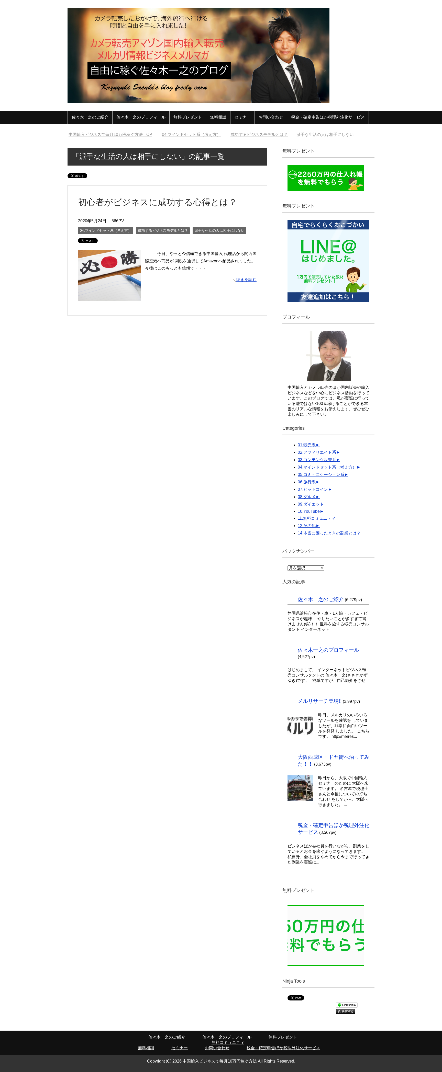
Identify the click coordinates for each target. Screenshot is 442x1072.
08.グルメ (307, 497)
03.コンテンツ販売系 (317, 460)
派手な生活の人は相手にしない (219, 230)
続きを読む (246, 279)
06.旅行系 (307, 482)
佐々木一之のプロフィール (140, 117)
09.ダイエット (311, 504)
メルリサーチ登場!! (320, 701)
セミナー (242, 117)
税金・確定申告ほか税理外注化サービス (328, 117)
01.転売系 (307, 445)
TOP (113, 134)
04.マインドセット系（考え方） (105, 230)
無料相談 (218, 117)
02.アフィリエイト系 (317, 452)
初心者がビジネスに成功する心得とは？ (157, 202)
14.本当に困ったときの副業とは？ (329, 533)
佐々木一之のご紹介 (90, 117)
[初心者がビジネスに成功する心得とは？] (109, 297)
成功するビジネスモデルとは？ (163, 230)
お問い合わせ (271, 117)
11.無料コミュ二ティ (317, 518)
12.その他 (307, 525)
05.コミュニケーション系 (321, 474)
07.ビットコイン (313, 489)
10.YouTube (309, 511)
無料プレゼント (187, 117)
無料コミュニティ (228, 1042)
